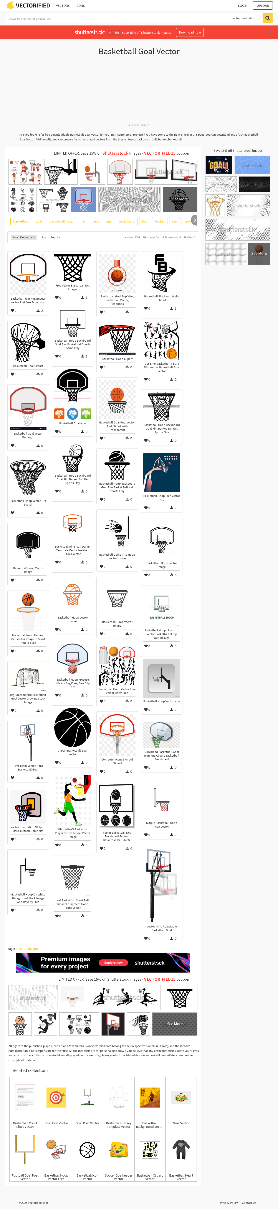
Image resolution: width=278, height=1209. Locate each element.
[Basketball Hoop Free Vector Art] (161, 472)
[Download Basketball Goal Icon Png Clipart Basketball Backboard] (161, 735)
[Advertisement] (139, 92)
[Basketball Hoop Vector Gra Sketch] (28, 477)
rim (174, 221)
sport (188, 221)
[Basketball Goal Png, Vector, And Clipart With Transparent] (117, 399)
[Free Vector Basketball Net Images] (72, 268)
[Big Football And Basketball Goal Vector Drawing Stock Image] (28, 677)
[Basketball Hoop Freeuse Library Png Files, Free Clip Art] (72, 659)
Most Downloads (24, 237)
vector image (102, 221)
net (83, 221)
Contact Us (249, 1203)
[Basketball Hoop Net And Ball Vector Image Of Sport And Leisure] (28, 612)
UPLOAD (263, 5)
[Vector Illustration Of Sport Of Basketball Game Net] (28, 807)
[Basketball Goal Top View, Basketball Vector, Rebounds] (117, 273)
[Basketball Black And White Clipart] (161, 273)
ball (144, 221)
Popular (55, 237)
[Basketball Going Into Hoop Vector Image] (117, 531)
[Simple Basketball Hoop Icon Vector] (161, 799)
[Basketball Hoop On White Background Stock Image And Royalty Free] (28, 871)
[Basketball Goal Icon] (72, 394)
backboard (127, 221)
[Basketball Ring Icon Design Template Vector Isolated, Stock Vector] (72, 523)
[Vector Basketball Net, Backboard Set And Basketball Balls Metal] (117, 806)
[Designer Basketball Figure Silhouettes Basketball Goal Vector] (161, 340)
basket (160, 221)
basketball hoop (61, 221)
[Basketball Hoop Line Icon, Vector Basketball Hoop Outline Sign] (161, 607)
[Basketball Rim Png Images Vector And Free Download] (28, 274)
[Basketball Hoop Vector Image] (161, 540)
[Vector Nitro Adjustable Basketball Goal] (161, 885)
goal (39, 221)
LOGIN (242, 5)
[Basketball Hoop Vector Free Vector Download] (117, 666)
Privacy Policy (229, 1203)
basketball (20, 221)
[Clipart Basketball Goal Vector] (72, 727)
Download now (190, 32)
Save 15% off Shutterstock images (238, 150)
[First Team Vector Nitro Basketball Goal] (28, 742)
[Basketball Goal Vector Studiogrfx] (28, 408)
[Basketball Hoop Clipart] (117, 340)
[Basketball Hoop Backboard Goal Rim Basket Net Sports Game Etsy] (72, 323)
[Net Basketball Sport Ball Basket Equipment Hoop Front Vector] (72, 877)
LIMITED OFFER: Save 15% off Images (97, 153)
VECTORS (63, 5)
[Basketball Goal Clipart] (28, 342)
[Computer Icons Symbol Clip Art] (117, 735)
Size (43, 237)
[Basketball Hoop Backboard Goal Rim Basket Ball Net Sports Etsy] (161, 406)
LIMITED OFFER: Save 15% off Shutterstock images (100, 979)
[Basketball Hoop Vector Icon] (161, 678)
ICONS (80, 5)
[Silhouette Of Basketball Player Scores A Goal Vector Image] (72, 800)
